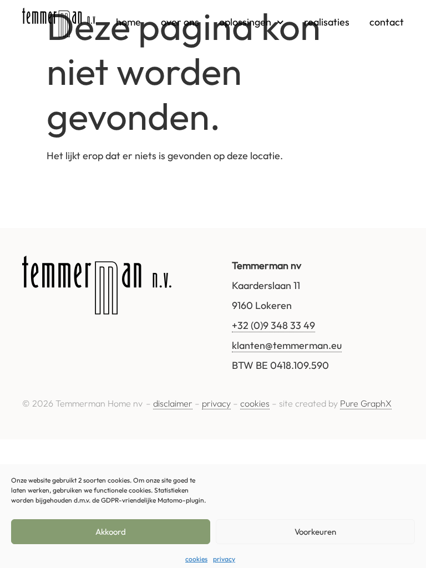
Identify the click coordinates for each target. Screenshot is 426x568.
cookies (196, 559)
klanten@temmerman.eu (287, 345)
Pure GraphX (366, 403)
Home (128, 22)
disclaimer (172, 403)
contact (386, 22)
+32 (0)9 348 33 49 (273, 325)
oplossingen (245, 22)
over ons (180, 22)
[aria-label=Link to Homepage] (59, 22)
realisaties (326, 22)
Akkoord (110, 531)
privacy (224, 559)
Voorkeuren (315, 531)
